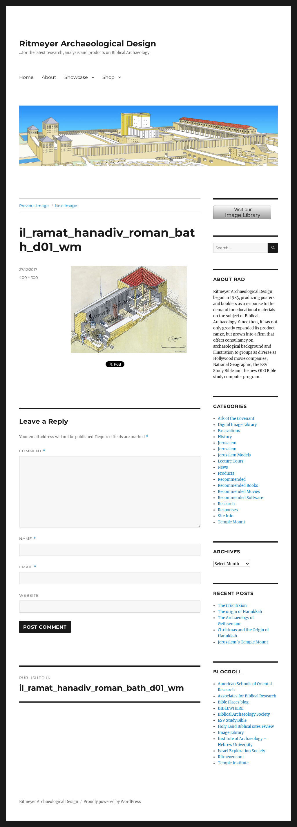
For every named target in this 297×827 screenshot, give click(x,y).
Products (226, 473)
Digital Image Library (237, 424)
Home (26, 77)
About (49, 77)
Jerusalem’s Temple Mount (243, 642)
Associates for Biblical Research (247, 696)
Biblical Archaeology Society (244, 714)
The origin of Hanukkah (240, 611)
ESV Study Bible (232, 720)
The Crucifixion (232, 605)
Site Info (225, 516)
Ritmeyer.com (231, 757)
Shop (108, 77)
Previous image (34, 205)
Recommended (232, 479)
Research (226, 503)
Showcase (76, 77)
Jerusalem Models (234, 455)
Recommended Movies (239, 491)
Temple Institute (233, 763)
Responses (228, 509)
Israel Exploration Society (241, 750)
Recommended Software (240, 497)
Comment (32, 451)
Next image (66, 205)
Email (28, 567)
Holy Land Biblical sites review (246, 726)
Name (27, 538)
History (225, 436)
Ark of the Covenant (236, 418)
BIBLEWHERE (230, 708)
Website (29, 595)
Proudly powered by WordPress (112, 801)
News (223, 467)
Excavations (229, 430)
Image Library (145, 83)
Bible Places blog (233, 702)
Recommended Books (238, 485)
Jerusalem (227, 442)
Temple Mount (231, 522)
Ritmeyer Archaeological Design (87, 43)
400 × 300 (28, 277)
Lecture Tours (231, 461)
